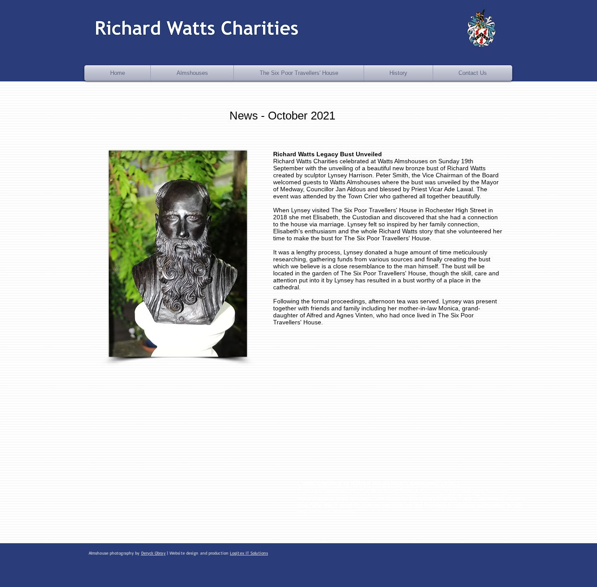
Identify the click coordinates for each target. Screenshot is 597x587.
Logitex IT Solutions (249, 552)
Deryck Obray (153, 552)
